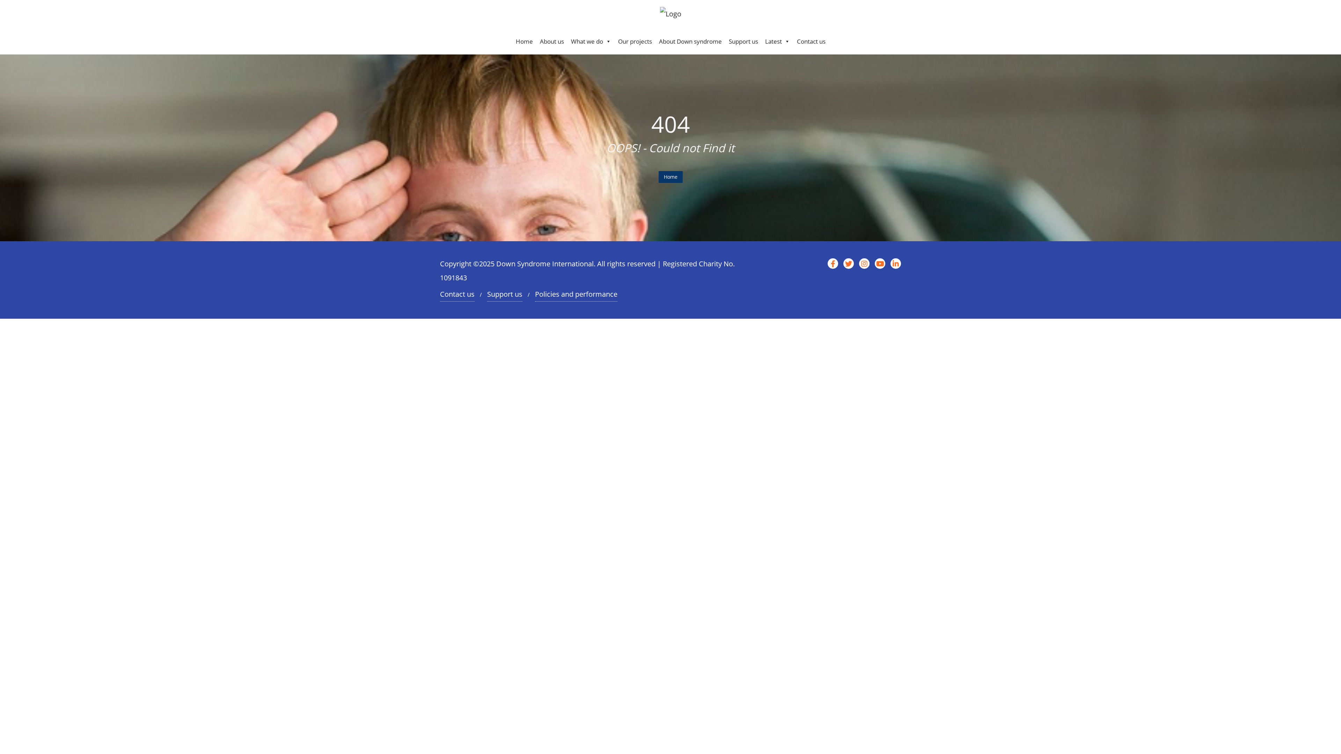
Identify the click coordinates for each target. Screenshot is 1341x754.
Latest (773, 41)
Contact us (811, 41)
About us (552, 41)
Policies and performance (576, 294)
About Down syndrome (690, 41)
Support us (743, 41)
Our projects (635, 41)
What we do (587, 41)
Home (524, 41)
